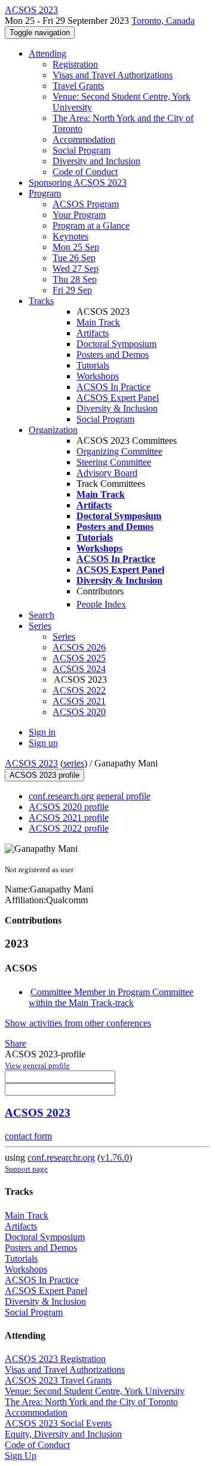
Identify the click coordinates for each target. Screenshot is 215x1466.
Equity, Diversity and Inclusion (63, 1434)
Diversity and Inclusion (96, 161)
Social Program (81, 150)
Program (45, 193)
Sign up (43, 743)
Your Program (79, 215)
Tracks (41, 301)
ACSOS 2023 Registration (55, 1359)
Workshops (97, 376)
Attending (47, 53)
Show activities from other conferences (78, 1023)
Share (15, 1043)
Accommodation (84, 139)
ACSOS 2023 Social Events (58, 1423)
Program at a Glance (91, 225)
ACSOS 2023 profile (44, 775)
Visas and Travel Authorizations (113, 75)
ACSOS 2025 (79, 658)
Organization (53, 430)
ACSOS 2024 (79, 669)
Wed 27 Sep (76, 268)
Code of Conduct (85, 172)
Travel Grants (78, 86)
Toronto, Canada (163, 21)
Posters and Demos (112, 354)
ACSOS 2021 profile (69, 817)
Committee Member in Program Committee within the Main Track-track (111, 997)
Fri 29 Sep (72, 290)
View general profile (37, 1065)
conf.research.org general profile (89, 796)
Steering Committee (113, 462)
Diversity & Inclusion (117, 408)
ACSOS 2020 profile (69, 807)
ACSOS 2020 (79, 712)
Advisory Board (106, 473)
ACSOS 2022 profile (69, 828)
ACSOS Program (86, 204)
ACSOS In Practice (113, 387)
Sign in (42, 732)
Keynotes (70, 236)
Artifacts (92, 333)
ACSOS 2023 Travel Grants (58, 1380)
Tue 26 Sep (74, 258)
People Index (101, 604)
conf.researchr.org (61, 1157)
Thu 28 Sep (75, 279)
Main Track (98, 322)
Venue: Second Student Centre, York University (95, 1391)
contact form (28, 1136)
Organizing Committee (119, 451)
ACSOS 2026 (79, 647)
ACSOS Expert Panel (117, 397)
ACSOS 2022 (79, 690)
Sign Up (20, 1455)
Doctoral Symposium (116, 344)
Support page (26, 1168)
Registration (75, 64)
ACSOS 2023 (31, 763)
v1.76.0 (114, 1157)
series (73, 763)
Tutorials (92, 365)
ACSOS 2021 (79, 701)
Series (64, 636)
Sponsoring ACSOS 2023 (78, 182)
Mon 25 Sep (76, 247)
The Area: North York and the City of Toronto (91, 1402)
